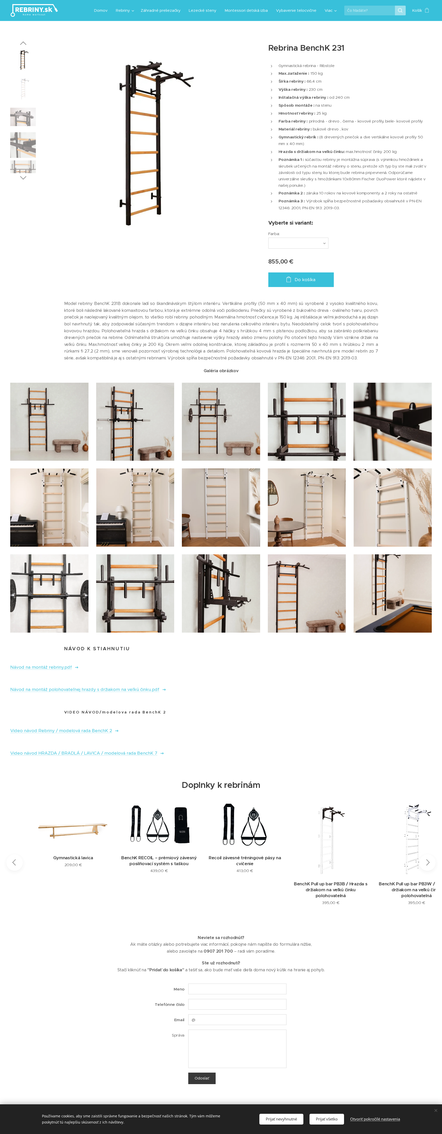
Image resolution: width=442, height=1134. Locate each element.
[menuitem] (102, 10)
